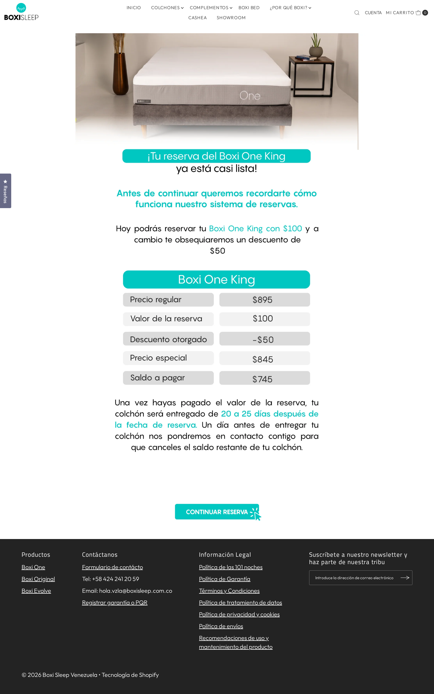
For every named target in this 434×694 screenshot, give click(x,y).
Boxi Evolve (36, 590)
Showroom (231, 17)
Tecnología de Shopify (130, 674)
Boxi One (33, 567)
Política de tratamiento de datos (240, 602)
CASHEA (197, 17)
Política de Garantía (224, 578)
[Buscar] (357, 12)
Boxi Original (38, 578)
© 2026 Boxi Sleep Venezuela (59, 674)
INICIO (134, 7)
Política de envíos (221, 626)
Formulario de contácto (112, 567)
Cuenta (373, 12)
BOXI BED (249, 7)
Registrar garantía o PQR (115, 602)
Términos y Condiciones (229, 590)
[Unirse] (405, 577)
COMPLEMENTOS (209, 7)
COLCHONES (165, 7)
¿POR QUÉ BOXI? (289, 7)
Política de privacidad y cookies (239, 614)
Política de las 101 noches (230, 567)
